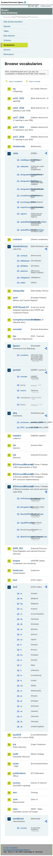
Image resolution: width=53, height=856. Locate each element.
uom (15, 799)
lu (21, 675)
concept (23, 377)
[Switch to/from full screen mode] (36, 6)
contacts (23, 256)
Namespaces (9, 54)
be (21, 599)
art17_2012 (18, 127)
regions (23, 214)
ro (21, 706)
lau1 (15, 580)
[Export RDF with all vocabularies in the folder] (46, 153)
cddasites (24, 166)
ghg (15, 413)
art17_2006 (18, 117)
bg (21, 604)
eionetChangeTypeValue (25, 196)
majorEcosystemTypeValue (25, 207)
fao (14, 336)
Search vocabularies (15, 81)
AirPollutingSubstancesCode (25, 499)
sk (21, 722)
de (21, 619)
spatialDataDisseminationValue (25, 222)
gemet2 (17, 370)
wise (15, 809)
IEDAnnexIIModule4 (21, 486)
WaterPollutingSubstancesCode (25, 537)
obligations (25, 278)
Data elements (9, 36)
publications (19, 773)
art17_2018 (18, 137)
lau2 (15, 587)
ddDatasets (25, 261)
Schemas (7, 40)
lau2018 (17, 735)
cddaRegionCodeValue (25, 160)
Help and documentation (13, 22)
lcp (14, 744)
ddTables (24, 266)
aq (14, 89)
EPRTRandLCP (21, 307)
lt (20, 670)
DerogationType (25, 507)
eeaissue (24, 271)
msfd (15, 754)
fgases (16, 346)
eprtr (15, 298)
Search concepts (34, 81)
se (21, 711)
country (23, 828)
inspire (16, 561)
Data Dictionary (23, 17)
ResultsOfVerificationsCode (25, 514)
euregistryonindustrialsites (21, 319)
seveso (16, 783)
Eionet (14, 17)
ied (14, 455)
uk (21, 727)
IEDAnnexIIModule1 (21, 464)
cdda (15, 153)
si (21, 716)
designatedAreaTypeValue (25, 175)
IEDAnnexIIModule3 (21, 474)
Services (7, 50)
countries (24, 355)
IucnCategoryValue (25, 202)
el (21, 634)
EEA (14, 2)
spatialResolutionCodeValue (25, 230)
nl (21, 691)
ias (14, 445)
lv (21, 681)
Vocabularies (9, 45)
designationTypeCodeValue (25, 189)
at (21, 594)
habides (17, 436)
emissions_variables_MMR (25, 422)
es (21, 640)
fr (21, 650)
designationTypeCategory (25, 181)
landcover (18, 570)
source (23, 391)
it (20, 665)
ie (21, 660)
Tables (6, 31)
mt (21, 686)
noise (16, 763)
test (15, 792)
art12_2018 (18, 108)
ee (21, 629)
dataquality (18, 291)
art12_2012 (18, 98)
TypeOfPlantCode (25, 523)
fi (20, 645)
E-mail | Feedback (11, 848)
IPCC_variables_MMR (25, 428)
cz (21, 614)
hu (21, 655)
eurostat (17, 329)
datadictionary (20, 246)
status (22, 283)
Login (32, 6)
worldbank (18, 819)
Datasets (7, 26)
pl (21, 696)
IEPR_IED (18, 548)
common (17, 239)
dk (21, 624)
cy (21, 609)
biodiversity (19, 146)
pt (21, 701)
